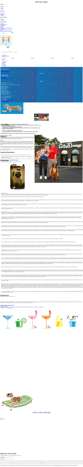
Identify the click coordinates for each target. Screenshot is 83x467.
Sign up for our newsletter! (7, 96)
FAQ (1, 30)
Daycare (1, 29)
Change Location (9, 307)
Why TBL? (2, 26)
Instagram (4, 98)
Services (3, 56)
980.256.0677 (3, 77)
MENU (6, 44)
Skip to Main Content (3, 24)
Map (2, 76)
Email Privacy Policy (58, 465)
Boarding (4, 29)
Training (10, 29)
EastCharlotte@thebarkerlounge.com (6, 78)
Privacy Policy (40, 412)
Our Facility (4, 62)
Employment (4, 65)
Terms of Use (35, 412)
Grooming (7, 29)
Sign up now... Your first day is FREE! (8, 122)
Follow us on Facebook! (7, 97)
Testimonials (4, 64)
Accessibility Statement (46, 412)
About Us (3, 63)
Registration (2, 28)
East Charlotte (2, 25)
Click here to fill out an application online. (7, 305)
